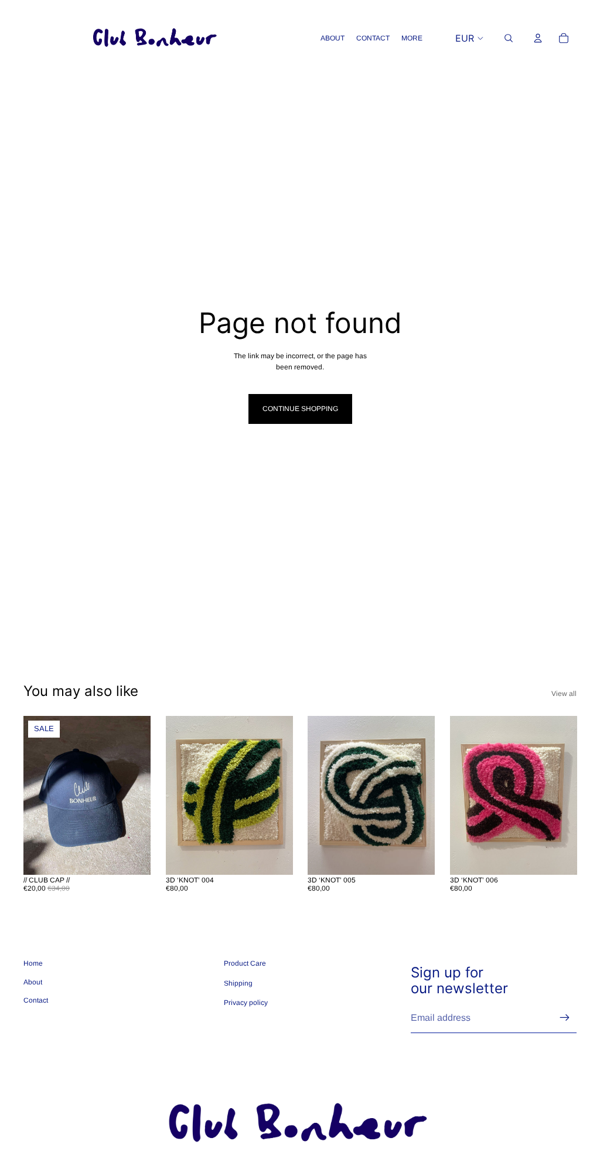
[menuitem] (412, 38)
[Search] (508, 38)
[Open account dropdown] (538, 38)
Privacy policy (246, 1003)
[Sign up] (565, 1018)
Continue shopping (300, 409)
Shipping (238, 983)
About (32, 982)
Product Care (245, 963)
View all (564, 694)
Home (33, 963)
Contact (35, 1000)
